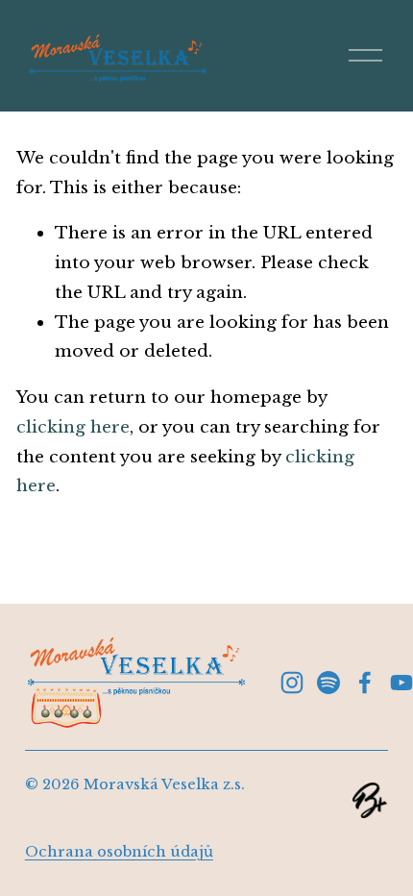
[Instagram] (292, 682)
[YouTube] (401, 682)
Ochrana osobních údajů (119, 851)
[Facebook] (365, 682)
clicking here (73, 426)
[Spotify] (328, 682)
